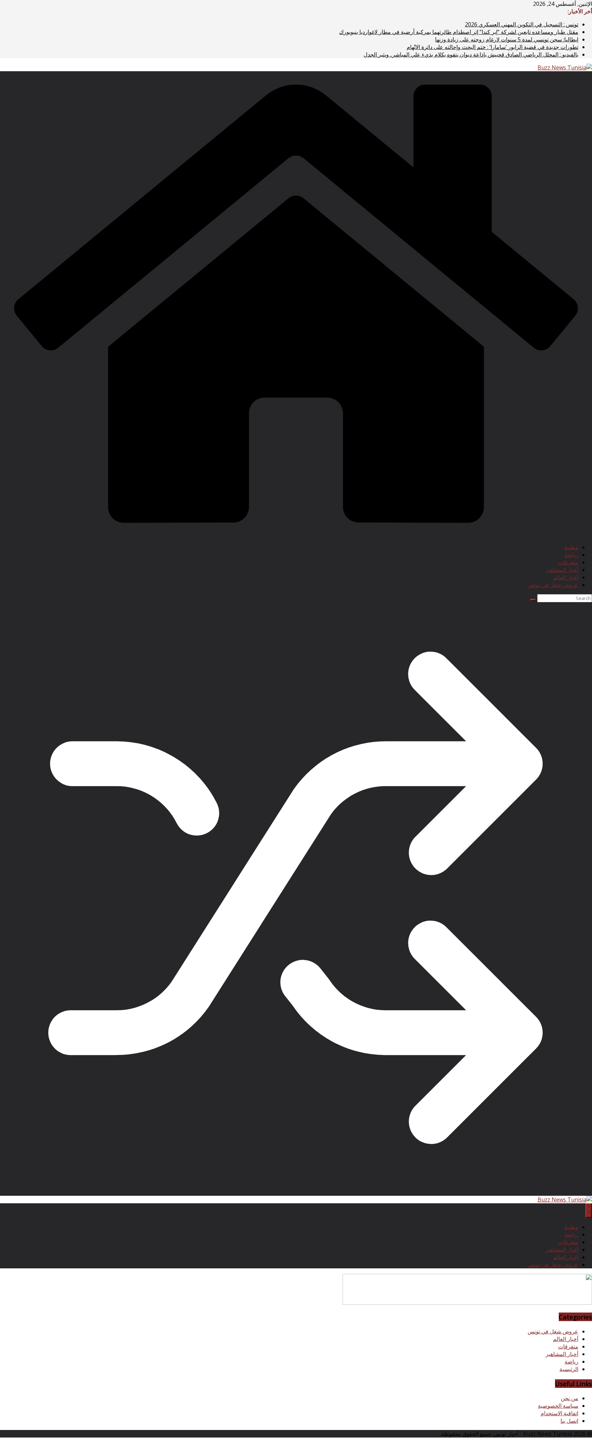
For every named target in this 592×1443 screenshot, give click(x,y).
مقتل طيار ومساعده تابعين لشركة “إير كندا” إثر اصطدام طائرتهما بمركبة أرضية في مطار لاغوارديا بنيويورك (458, 32)
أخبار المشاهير (562, 570)
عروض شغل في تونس (553, 585)
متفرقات (568, 562)
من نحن (569, 1398)
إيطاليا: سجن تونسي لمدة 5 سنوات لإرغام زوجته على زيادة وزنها (506, 39)
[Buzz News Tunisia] (296, 534)
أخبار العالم (565, 577)
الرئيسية (568, 1369)
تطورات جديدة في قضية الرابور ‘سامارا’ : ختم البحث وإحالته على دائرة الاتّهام (492, 47)
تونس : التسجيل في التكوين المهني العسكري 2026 (521, 24)
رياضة (571, 555)
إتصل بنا (569, 1421)
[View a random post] (296, 1192)
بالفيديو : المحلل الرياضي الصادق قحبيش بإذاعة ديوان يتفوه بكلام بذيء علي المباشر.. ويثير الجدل (470, 54)
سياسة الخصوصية (558, 1405)
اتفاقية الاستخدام (559, 1413)
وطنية (571, 547)
